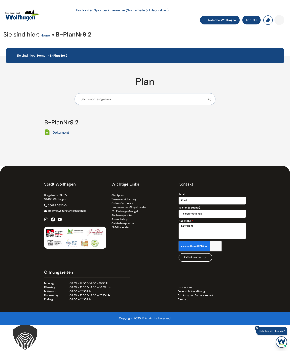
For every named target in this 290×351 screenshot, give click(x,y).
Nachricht (185, 221)
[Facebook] (53, 219)
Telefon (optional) (189, 207)
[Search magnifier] (209, 99)
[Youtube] (60, 219)
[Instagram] (46, 219)
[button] (145, 338)
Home (45, 35)
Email (182, 194)
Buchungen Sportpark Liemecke (101, 10)
